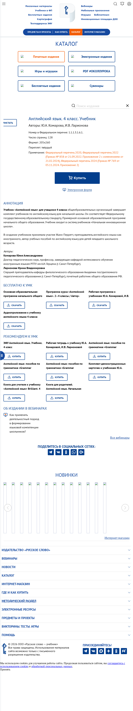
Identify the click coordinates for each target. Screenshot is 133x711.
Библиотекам (101, 14)
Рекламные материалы (38, 6)
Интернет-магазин (117, 538)
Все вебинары (120, 438)
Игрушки (86, 14)
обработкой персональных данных (51, 666)
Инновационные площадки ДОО (99, 19)
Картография (44, 19)
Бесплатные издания (40, 14)
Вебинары (87, 6)
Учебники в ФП (43, 10)
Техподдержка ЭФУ (41, 23)
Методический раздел (19, 601)
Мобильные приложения (95, 10)
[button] (125, 507)
